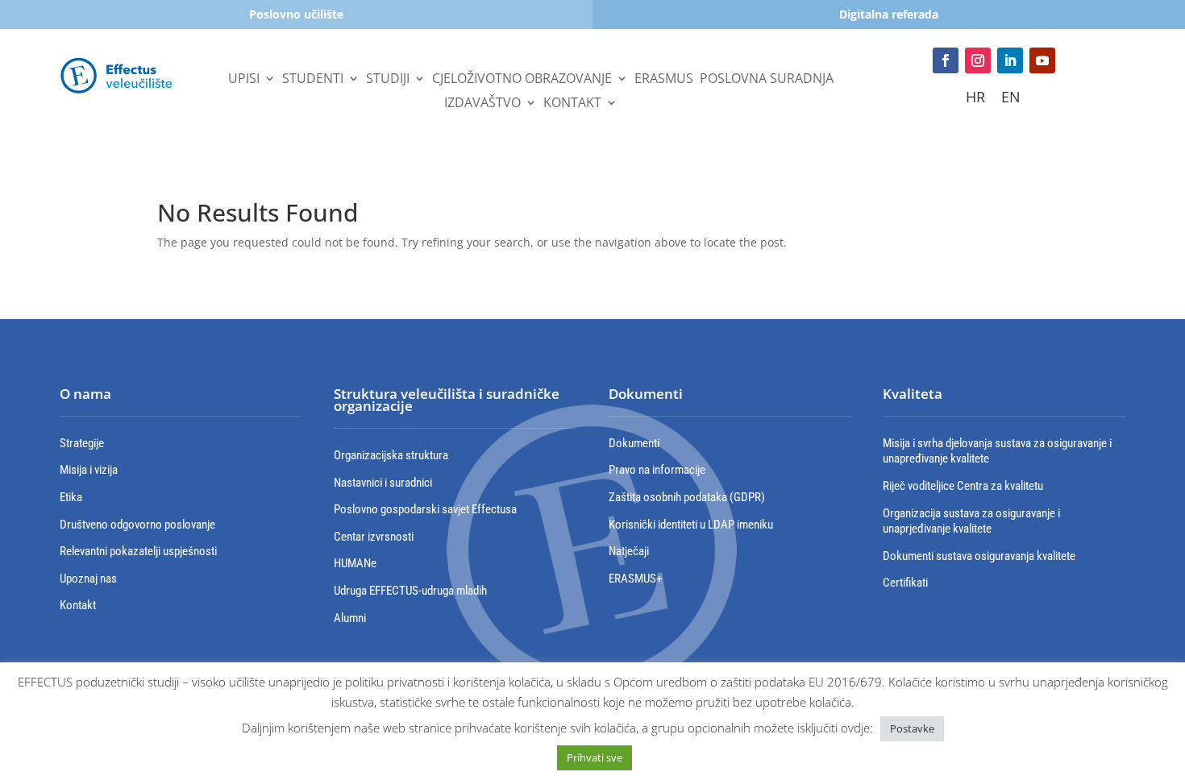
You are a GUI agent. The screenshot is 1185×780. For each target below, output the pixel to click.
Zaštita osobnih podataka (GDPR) (687, 497)
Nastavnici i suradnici (383, 482)
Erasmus (663, 80)
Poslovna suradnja (767, 80)
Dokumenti (634, 443)
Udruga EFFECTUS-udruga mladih (410, 590)
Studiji (388, 80)
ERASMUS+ (635, 578)
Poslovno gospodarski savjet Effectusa (425, 509)
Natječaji (629, 551)
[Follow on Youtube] (1042, 60)
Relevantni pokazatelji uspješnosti (138, 551)
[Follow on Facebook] (945, 60)
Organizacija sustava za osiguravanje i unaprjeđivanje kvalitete (971, 521)
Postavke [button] (912, 728)
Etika (71, 497)
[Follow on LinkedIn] (1010, 60)
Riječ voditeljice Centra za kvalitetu (963, 486)
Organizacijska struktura (391, 455)
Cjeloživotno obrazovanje (522, 80)
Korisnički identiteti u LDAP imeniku (691, 524)
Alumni (350, 618)
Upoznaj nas (88, 578)
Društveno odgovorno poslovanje (137, 524)
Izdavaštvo (482, 104)
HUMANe (355, 563)
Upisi (244, 80)
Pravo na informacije (657, 470)
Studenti (312, 80)
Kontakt (572, 104)
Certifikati (905, 582)
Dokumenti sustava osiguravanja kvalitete (979, 556)
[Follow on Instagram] (978, 60)
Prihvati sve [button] (594, 757)
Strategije (82, 443)
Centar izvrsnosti (374, 536)
